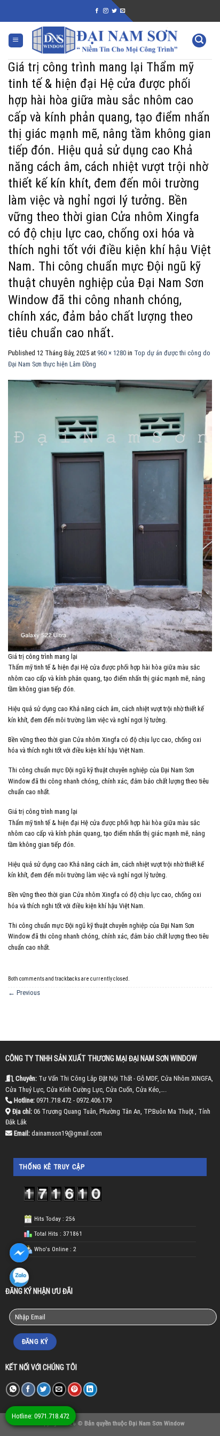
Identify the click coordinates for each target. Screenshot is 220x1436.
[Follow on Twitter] (114, 11)
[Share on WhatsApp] (13, 1389)
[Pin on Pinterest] (75, 1389)
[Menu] (16, 41)
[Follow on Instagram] (105, 11)
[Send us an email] (122, 11)
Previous (24, 993)
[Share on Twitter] (44, 1389)
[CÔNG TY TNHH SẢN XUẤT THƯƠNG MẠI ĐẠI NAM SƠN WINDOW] (105, 40)
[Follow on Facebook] (97, 11)
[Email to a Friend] (59, 1389)
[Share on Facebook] (28, 1389)
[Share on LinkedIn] (90, 1389)
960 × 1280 (111, 353)
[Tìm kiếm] (199, 41)
